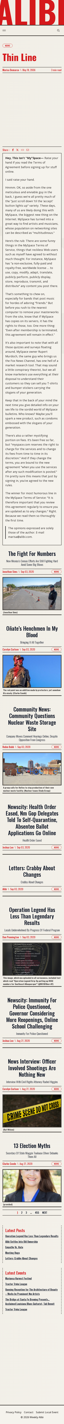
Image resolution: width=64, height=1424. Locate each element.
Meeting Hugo (12, 1253)
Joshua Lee (8, 847)
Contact (28, 1412)
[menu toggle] (4, 30)
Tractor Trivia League (16, 1284)
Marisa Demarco (10, 70)
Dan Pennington (10, 937)
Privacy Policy (13, 1412)
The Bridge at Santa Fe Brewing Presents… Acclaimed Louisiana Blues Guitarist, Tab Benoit (30, 1302)
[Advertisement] (32, 110)
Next (44, 1212)
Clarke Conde (9, 1164)
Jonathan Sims (9, 572)
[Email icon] (27, 150)
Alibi (4, 889)
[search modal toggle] (58, 30)
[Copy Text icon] (22, 150)
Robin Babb (8, 747)
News (7, 45)
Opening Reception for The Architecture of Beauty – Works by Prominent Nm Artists (31, 1292)
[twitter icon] (17, 150)
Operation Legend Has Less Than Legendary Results (31, 1236)
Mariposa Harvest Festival (18, 1278)
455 (37, 1212)
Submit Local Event (47, 1412)
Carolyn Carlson (10, 649)
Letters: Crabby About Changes (21, 1258)
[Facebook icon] (13, 150)
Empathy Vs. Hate (14, 1247)
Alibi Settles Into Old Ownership (21, 1241)
